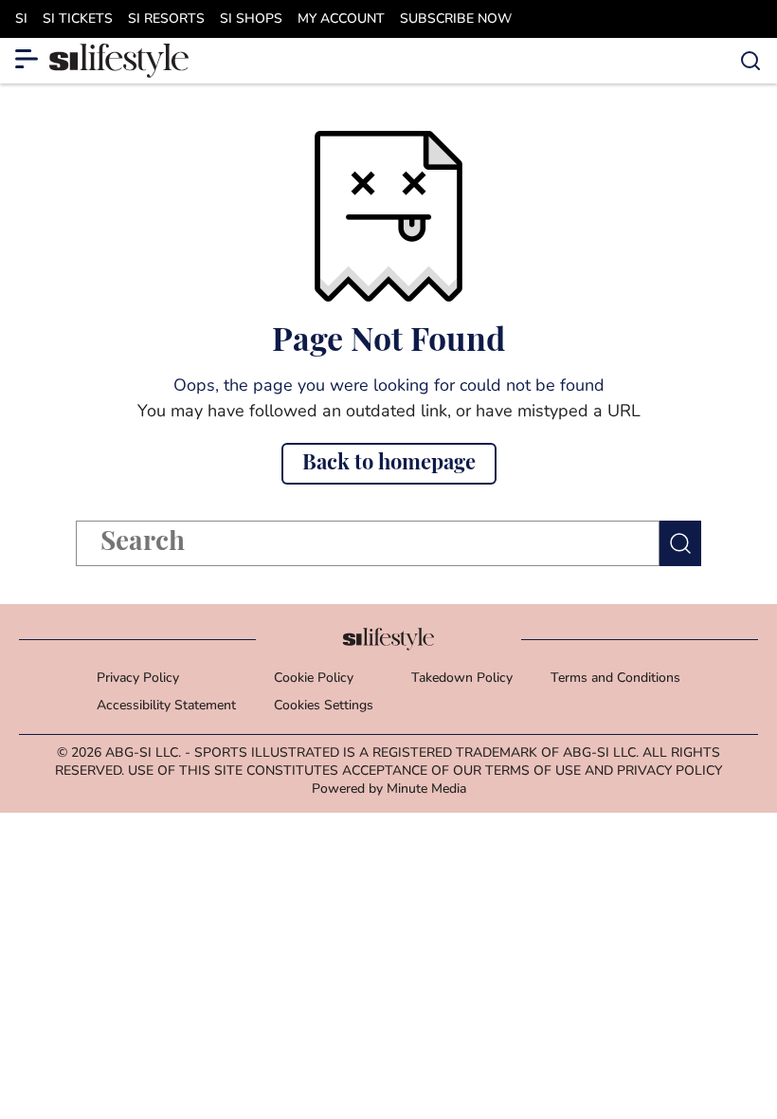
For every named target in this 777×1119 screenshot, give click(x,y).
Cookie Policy (313, 678)
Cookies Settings (323, 706)
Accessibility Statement (166, 706)
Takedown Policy (462, 678)
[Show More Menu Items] (26, 58)
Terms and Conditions (615, 678)
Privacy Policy (138, 678)
